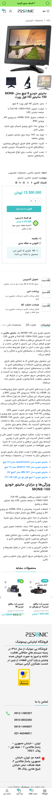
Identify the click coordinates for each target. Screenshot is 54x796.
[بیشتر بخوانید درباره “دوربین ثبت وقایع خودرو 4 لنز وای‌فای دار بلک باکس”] (30, 582)
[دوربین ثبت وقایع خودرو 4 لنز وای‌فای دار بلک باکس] (38, 590)
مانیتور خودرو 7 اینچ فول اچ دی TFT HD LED (26, 477)
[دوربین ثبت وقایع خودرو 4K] (13, 590)
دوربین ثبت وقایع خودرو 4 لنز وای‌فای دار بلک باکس (39, 606)
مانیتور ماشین (33, 173)
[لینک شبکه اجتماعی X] (28, 183)
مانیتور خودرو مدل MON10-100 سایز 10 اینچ (26, 467)
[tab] (45, 325)
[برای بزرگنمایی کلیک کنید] (46, 68)
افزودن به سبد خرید (24, 208)
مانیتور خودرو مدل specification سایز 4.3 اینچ (25, 462)
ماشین (28, 178)
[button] (49, 49)
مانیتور (20, 178)
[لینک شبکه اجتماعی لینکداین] (20, 183)
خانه (48, 20)
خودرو (35, 178)
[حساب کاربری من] (11, 11)
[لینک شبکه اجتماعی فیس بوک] (31, 183)
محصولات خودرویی (34, 20)
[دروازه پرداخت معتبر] (24, 677)
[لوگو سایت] (26, 11)
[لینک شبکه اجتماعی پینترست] (24, 183)
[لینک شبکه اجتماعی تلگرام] (16, 183)
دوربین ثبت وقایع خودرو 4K (16, 605)
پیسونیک (25, 787)
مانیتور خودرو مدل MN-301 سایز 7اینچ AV (27, 472)
